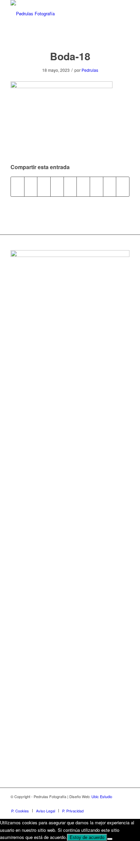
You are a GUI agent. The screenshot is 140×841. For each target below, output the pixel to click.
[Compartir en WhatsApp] (43, 186)
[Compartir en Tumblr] (83, 186)
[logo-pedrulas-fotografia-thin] (58, 13)
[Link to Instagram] (114, 803)
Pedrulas (90, 70)
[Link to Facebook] (104, 803)
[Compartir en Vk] (96, 186)
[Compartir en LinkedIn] (70, 186)
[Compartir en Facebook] (17, 186)
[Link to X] (124, 803)
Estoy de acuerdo (87, 837)
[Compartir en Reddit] (109, 186)
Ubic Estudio (101, 796)
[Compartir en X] (30, 186)
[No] (109, 839)
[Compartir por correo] (122, 186)
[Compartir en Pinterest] (57, 186)
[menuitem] (20, 810)
